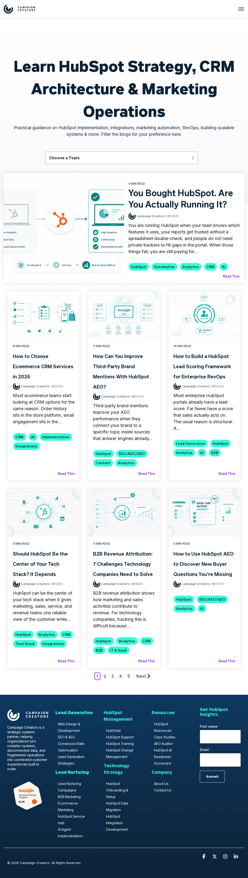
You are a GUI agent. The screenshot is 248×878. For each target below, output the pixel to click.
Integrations (26, 446)
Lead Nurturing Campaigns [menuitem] (69, 787)
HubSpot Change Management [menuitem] (119, 753)
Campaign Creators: (151, 216)
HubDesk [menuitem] (113, 730)
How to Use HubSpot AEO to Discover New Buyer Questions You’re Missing (203, 563)
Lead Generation (190, 443)
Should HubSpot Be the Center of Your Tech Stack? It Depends (40, 563)
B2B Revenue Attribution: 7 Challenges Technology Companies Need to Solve (123, 563)
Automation (164, 266)
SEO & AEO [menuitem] (66, 737)
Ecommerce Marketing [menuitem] (68, 806)
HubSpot (139, 266)
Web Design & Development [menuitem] (69, 727)
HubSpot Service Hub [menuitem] (71, 819)
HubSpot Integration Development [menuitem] (117, 822)
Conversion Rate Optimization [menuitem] (71, 747)
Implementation (56, 436)
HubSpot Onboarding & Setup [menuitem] (117, 790)
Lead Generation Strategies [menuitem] (71, 760)
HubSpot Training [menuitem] (120, 744)
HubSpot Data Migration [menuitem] (117, 806)
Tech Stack (25, 643)
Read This (231, 276)
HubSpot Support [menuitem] (120, 737)
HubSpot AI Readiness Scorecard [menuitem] (163, 756)
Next (141, 676)
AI (223, 266)
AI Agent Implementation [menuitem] (70, 832)
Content (103, 462)
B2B (214, 452)
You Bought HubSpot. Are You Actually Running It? (180, 198)
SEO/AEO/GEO (132, 453)
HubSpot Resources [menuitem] (163, 727)
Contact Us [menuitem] (162, 790)
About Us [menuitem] (161, 784)
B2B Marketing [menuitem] (69, 797)
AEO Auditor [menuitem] (163, 744)
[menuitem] (74, 714)
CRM (210, 266)
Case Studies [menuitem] (164, 737)
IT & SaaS (118, 650)
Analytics (190, 266)
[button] (204, 856)
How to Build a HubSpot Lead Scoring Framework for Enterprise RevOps (202, 366)
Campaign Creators (35, 386)
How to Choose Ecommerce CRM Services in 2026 (43, 366)
